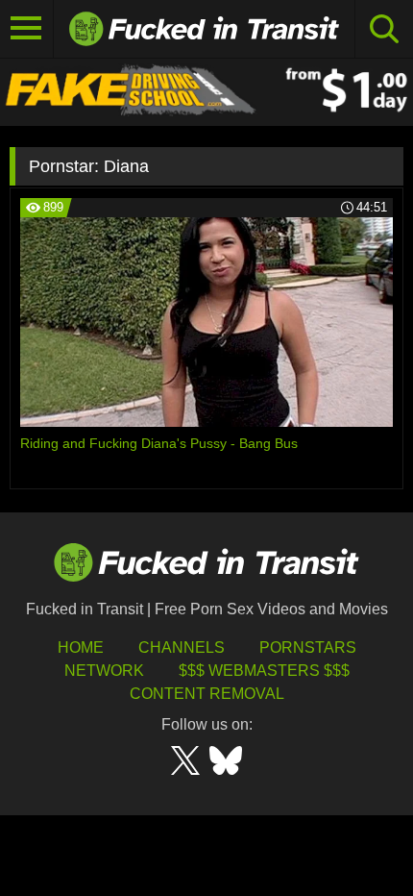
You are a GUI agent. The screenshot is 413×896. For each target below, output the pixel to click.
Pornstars (307, 647)
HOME (81, 647)
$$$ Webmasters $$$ (264, 670)
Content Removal (207, 693)
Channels (181, 647)
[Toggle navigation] (27, 29)
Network (104, 670)
